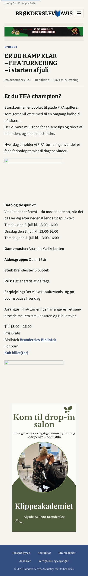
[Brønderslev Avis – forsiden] (44, 13)
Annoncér (25, 561)
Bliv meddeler (67, 553)
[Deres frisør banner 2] (44, 468)
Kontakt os (44, 553)
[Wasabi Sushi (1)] (43, 31)
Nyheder (10, 47)
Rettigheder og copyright (53, 561)
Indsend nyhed (21, 553)
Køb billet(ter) (16, 353)
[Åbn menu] (79, 13)
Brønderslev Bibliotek (38, 340)
